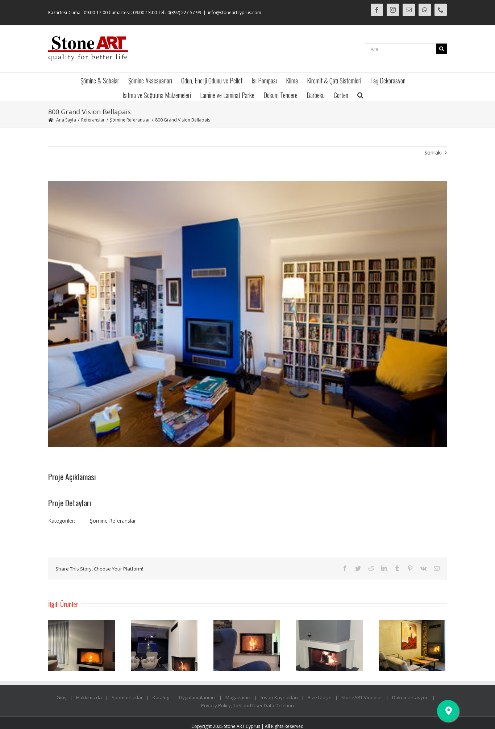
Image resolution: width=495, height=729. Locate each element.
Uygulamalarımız (197, 697)
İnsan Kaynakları (279, 697)
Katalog (161, 697)
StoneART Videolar (361, 697)
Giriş (61, 697)
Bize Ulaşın (320, 697)
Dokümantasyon (410, 697)
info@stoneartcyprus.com (234, 12)
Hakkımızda (89, 697)
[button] (360, 94)
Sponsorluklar (127, 697)
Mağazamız (238, 697)
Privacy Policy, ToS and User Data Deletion (247, 705)
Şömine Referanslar (113, 520)
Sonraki (433, 152)
